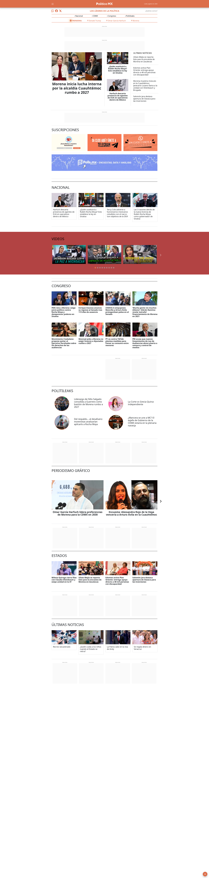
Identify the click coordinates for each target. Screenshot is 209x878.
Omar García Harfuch (117, 20)
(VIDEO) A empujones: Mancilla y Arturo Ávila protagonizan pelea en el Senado (117, 310)
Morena (136, 20)
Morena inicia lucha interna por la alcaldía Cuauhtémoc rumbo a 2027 (76, 88)
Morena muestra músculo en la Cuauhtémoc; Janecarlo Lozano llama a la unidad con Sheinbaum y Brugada (145, 85)
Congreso (112, 16)
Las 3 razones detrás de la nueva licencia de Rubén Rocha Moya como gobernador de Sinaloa (144, 214)
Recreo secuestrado (61, 646)
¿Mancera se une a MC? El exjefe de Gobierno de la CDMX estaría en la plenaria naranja (142, 421)
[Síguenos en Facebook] (56, 10)
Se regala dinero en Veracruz (142, 647)
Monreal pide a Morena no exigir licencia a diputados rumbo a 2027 (91, 341)
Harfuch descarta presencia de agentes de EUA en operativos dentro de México (118, 96)
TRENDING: (77, 20)
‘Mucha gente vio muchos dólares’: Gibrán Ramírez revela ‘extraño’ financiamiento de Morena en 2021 (144, 312)
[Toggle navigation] (53, 4)
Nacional (79, 16)
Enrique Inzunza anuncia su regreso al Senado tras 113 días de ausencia (90, 309)
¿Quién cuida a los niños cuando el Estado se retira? (90, 649)
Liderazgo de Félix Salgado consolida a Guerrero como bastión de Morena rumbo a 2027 (88, 403)
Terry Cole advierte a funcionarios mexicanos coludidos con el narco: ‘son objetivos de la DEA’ (117, 213)
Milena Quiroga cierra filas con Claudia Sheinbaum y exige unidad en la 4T (64, 579)
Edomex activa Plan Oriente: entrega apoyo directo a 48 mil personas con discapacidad (144, 71)
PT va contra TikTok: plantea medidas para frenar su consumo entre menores (117, 342)
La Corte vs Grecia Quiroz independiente (141, 403)
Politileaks (130, 16)
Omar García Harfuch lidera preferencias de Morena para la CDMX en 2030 (77, 513)
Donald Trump (95, 20)
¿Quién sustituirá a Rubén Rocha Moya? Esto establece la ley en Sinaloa (117, 69)
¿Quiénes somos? (151, 11)
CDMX (95, 16)
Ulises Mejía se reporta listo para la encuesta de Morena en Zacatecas (144, 59)
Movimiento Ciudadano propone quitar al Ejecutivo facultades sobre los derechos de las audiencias (64, 343)
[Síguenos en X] (60, 10)
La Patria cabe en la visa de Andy (117, 647)
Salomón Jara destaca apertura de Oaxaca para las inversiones (144, 98)
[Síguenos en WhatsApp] (52, 10)
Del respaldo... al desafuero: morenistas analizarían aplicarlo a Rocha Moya (88, 421)
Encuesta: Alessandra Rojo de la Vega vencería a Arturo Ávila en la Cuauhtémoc (131, 513)
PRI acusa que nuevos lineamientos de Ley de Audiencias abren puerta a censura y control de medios (144, 343)
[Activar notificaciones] (205, 874)
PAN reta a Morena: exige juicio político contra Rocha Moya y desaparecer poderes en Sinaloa (64, 312)
